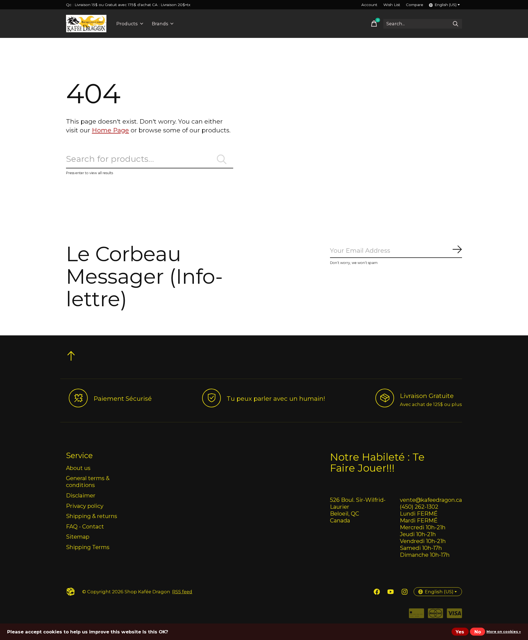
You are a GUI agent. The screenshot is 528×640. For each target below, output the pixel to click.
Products (127, 23)
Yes (460, 632)
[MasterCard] (435, 615)
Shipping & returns (91, 516)
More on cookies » (503, 632)
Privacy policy (84, 505)
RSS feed (182, 591)
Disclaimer (80, 495)
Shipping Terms (87, 547)
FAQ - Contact (85, 526)
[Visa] (454, 615)
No (477, 632)
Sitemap (77, 536)
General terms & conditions (87, 481)
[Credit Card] (416, 615)
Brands (160, 23)
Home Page (110, 130)
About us (78, 467)
